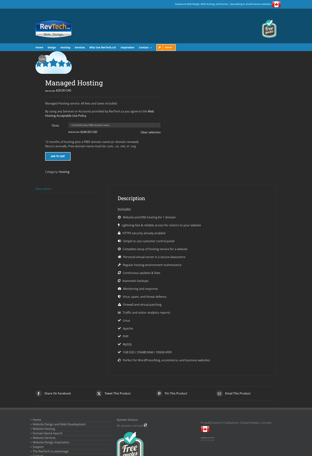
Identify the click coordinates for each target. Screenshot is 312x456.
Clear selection (151, 132)
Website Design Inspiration (51, 442)
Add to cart (58, 156)
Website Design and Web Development (59, 424)
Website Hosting (44, 429)
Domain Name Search (47, 433)
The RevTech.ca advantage (51, 451)
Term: (55, 125)
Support (38, 447)
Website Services (44, 438)
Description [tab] (43, 189)
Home (37, 420)
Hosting (64, 172)
